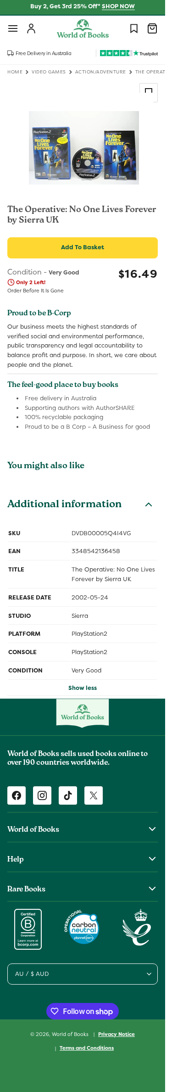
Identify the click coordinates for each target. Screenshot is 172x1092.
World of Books (71, 1033)
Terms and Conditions (87, 1048)
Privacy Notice (116, 1034)
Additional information (64, 505)
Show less (82, 687)
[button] (12, 28)
